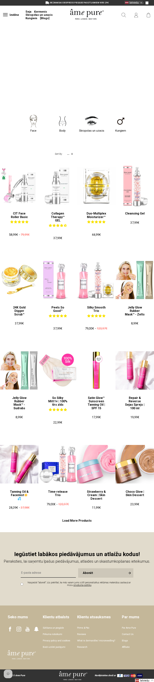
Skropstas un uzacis (39, 15)
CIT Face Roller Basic (19, 215)
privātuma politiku (82, 585)
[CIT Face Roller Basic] (19, 186)
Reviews (81, 634)
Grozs (148, 15)
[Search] (123, 15)
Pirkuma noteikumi (52, 634)
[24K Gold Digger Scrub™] (19, 280)
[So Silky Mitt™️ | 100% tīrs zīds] (57, 370)
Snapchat (36, 629)
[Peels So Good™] (57, 280)
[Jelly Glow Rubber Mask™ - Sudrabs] (19, 370)
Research (82, 647)
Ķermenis (40, 11)
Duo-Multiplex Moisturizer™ (96, 215)
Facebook (10, 629)
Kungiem (31, 18)
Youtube (27, 629)
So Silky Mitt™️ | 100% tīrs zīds (57, 401)
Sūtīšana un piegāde (53, 628)
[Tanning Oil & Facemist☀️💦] (19, 464)
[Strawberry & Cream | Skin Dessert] (96, 464)
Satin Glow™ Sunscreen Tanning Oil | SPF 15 (96, 403)
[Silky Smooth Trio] (96, 280)
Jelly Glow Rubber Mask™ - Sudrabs (19, 403)
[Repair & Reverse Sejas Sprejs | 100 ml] (135, 370)
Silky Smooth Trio (96, 309)
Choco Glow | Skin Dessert (135, 493)
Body (62, 130)
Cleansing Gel (135, 213)
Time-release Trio (58, 493)
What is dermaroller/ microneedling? (96, 640)
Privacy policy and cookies (56, 640)
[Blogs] (44, 18)
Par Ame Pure (129, 628)
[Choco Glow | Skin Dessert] (135, 464)
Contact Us (128, 634)
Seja (28, 11)
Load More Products (77, 520)
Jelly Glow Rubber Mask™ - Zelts (135, 311)
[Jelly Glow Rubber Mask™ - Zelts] (135, 280)
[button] (19, 222)
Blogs (125, 640)
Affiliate (126, 647)
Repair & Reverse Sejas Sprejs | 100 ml (134, 403)
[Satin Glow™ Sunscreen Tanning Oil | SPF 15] (96, 370)
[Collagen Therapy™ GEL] (57, 186)
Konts (136, 15)
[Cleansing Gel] (135, 186)
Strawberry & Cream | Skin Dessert (96, 495)
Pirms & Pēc (83, 628)
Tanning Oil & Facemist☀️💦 (19, 495)
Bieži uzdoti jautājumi (54, 647)
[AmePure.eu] (86, 24)
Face (33, 130)
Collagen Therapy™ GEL (58, 217)
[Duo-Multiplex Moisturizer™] (96, 186)
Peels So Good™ (57, 309)
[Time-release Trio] (57, 464)
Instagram (19, 629)
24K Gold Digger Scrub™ (19, 311)
